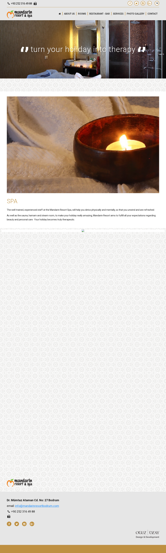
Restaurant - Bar (99, 13)
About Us (69, 13)
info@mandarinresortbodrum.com (37, 506)
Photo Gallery (135, 13)
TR (157, 3)
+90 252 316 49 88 (21, 3)
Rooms (82, 13)
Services (118, 13)
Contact (153, 13)
